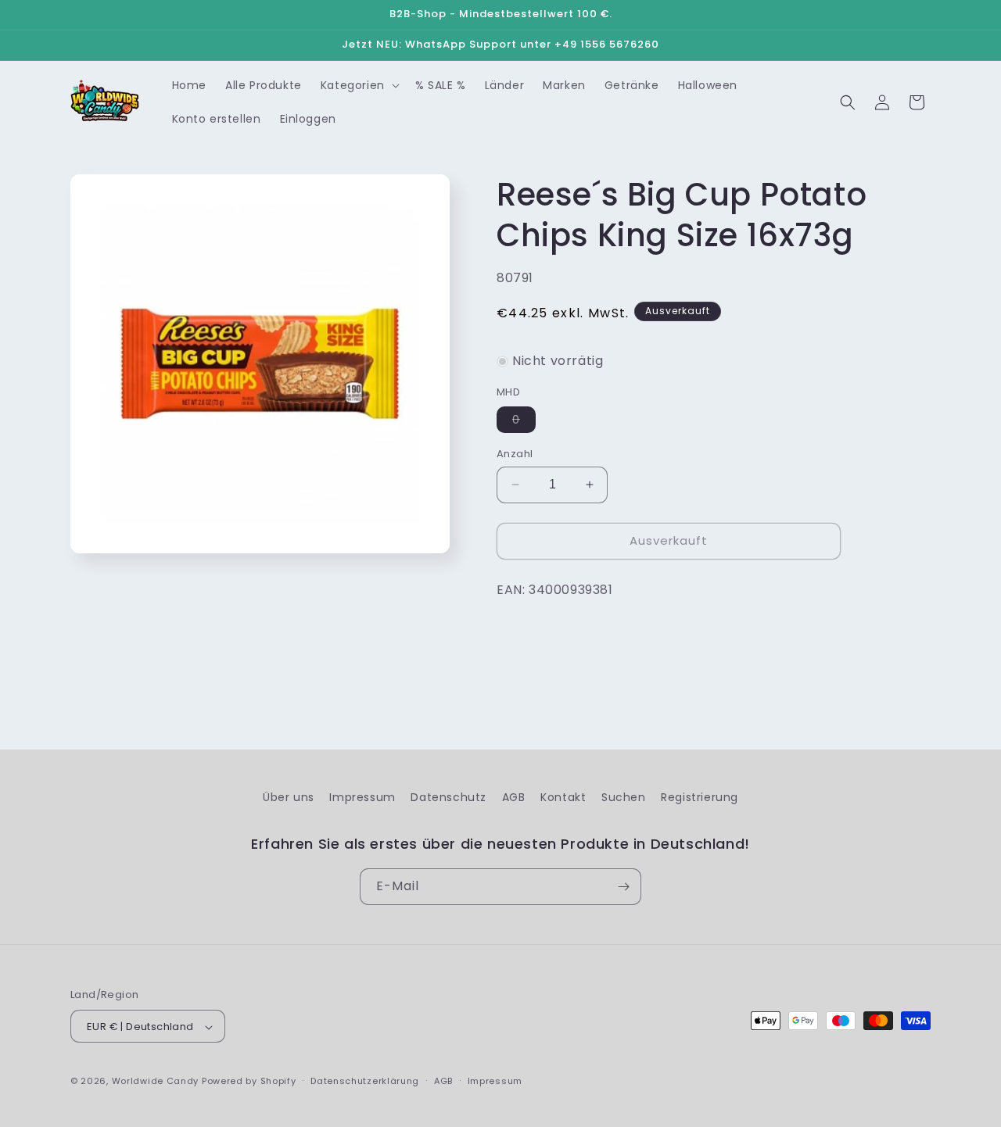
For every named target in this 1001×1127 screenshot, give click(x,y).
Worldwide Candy (155, 1081)
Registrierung (699, 797)
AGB (514, 797)
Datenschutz (448, 797)
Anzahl (515, 453)
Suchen (623, 797)
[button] (358, 85)
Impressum (362, 797)
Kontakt (563, 797)
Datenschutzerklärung (364, 1081)
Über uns (288, 797)
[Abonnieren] (623, 886)
